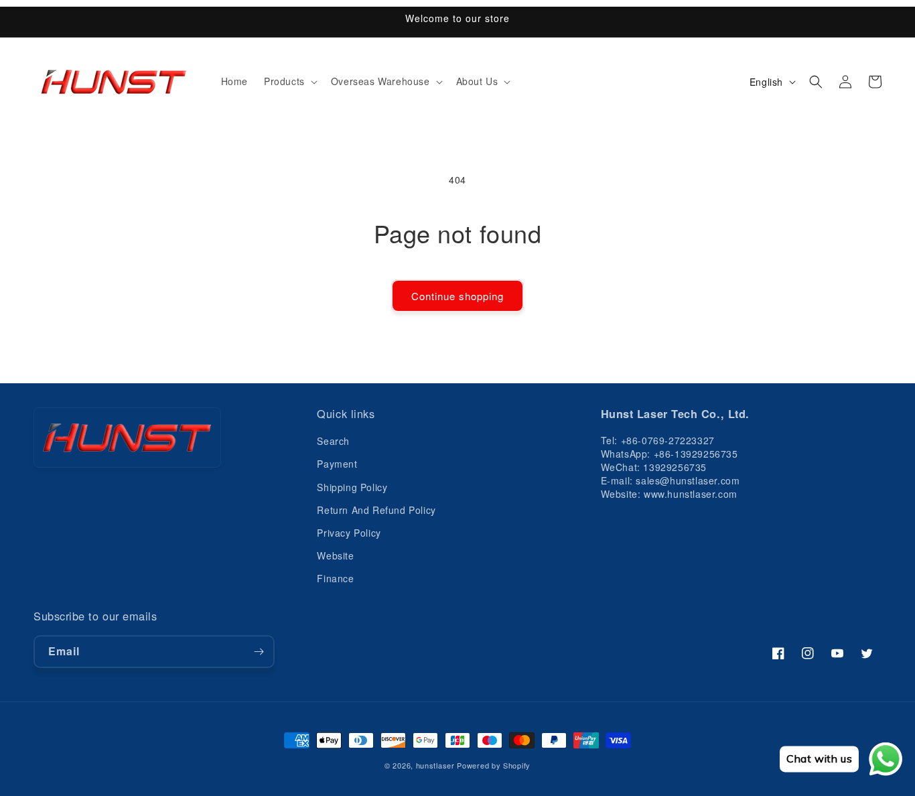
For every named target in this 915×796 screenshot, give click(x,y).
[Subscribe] (258, 651)
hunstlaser (435, 765)
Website (335, 555)
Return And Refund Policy (376, 510)
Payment (337, 463)
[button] (289, 82)
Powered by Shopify (494, 765)
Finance (335, 578)
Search (333, 441)
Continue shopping (457, 296)
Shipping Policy (352, 487)
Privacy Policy (348, 532)
